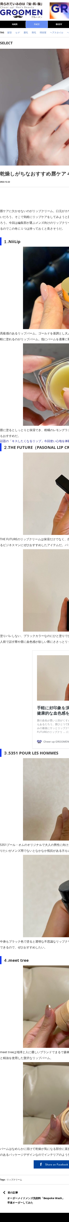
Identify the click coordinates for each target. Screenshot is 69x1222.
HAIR (14, 24)
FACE (37, 24)
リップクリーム (14, 1179)
